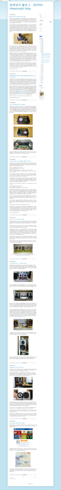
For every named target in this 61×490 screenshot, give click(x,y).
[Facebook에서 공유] (25, 71)
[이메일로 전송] (22, 71)
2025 (41, 41)
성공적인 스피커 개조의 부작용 (17, 219)
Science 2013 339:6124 (16, 90)
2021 (41, 45)
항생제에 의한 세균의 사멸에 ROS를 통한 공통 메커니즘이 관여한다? (46, 54)
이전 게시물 (34, 477)
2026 (41, 40)
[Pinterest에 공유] (26, 71)
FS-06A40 (26, 413)
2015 (41, 76)
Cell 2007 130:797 (32, 84)
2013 (41, 78)
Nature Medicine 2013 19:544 (23, 92)
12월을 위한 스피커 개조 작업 (16, 367)
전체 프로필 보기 (42, 99)
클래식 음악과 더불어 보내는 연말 (17, 16)
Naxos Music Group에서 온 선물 (17, 423)
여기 (22, 416)
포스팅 (19, 314)
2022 (41, 44)
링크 (12, 26)
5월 (41, 70)
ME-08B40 (33, 414)
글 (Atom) (14, 478)
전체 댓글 (42, 17)
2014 (41, 77)
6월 (41, 69)
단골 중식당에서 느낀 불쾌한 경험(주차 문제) (20, 161)
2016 (41, 51)
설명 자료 (18, 231)
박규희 (28, 470)
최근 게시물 (11, 477)
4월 (41, 71)
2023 (41, 43)
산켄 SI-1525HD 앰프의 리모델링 (17, 104)
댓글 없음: (20, 71)
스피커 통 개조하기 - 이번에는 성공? (18, 263)
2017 (41, 50)
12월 (41, 52)
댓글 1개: (19, 156)
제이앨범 (41, 86)
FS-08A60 (33, 413)
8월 (41, 67)
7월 (41, 68)
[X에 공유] (24, 71)
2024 (41, 42)
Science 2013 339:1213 (23, 90)
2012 (41, 79)
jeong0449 (42, 96)
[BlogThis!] (23, 71)
